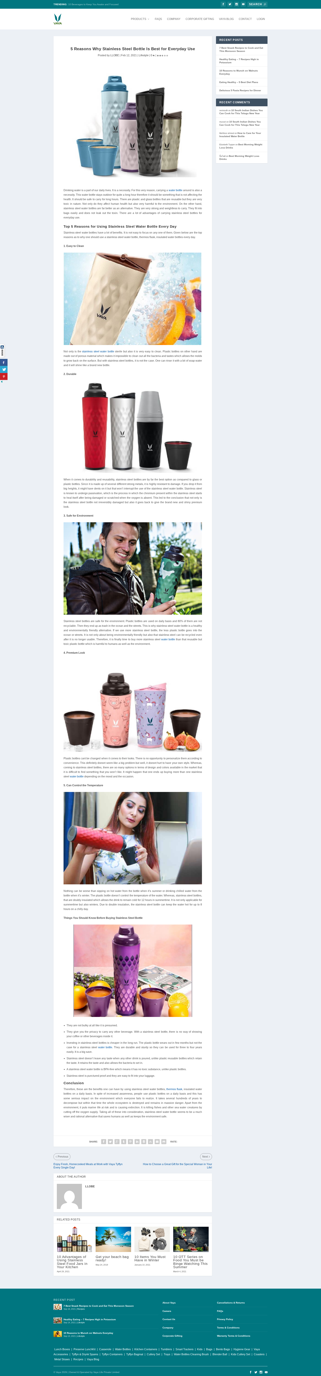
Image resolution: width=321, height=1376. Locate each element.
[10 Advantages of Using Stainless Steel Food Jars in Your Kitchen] (74, 1239)
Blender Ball (219, 1354)
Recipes (81, 1309)
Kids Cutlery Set (240, 1354)
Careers (167, 1311)
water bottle (175, 190)
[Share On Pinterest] (4, 376)
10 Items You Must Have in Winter (150, 1258)
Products (138, 19)
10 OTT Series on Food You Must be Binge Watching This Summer (190, 1262)
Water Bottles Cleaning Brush (191, 1354)
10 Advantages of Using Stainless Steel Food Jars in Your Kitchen (72, 1262)
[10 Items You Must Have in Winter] (152, 1239)
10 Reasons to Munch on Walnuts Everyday (88, 1333)
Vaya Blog (226, 19)
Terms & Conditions (228, 1327)
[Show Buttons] (2, 356)
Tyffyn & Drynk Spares (85, 1354)
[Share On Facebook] (4, 362)
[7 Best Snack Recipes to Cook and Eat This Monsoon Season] (58, 1308)
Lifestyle (144, 55)
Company (174, 19)
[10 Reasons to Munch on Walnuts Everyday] (58, 1335)
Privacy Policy (225, 1319)
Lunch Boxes (62, 1349)
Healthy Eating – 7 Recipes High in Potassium (90, 1319)
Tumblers (166, 1349)
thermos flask (174, 1089)
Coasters (259, 1354)
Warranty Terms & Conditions (233, 1335)
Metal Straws (62, 1359)
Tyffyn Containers (112, 1354)
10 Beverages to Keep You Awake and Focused (93, 4)
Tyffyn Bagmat (134, 1354)
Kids (199, 1349)
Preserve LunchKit (84, 1349)
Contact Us (169, 1319)
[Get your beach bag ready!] (113, 1239)
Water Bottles (123, 1349)
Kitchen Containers (145, 1349)
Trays (167, 1354)
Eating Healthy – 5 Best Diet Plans (238, 82)
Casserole (105, 1349)
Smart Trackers (184, 1349)
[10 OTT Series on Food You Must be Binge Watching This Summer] (191, 1239)
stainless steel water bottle (98, 351)
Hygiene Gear (242, 1349)
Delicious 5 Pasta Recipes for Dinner (240, 90)
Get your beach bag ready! (112, 1258)
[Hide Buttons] (1, 382)
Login (261, 19)
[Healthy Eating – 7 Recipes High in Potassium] (58, 1321)
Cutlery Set (153, 1354)
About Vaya (169, 1302)
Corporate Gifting (200, 19)
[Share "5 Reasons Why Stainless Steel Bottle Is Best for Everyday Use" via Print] (163, 1141)
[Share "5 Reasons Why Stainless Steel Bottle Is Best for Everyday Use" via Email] (157, 1141)
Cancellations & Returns (231, 1302)
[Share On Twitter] (4, 369)
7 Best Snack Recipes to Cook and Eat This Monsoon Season (99, 1306)
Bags (209, 1349)
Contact (245, 19)
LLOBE (114, 55)
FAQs (158, 19)
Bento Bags (223, 1349)
